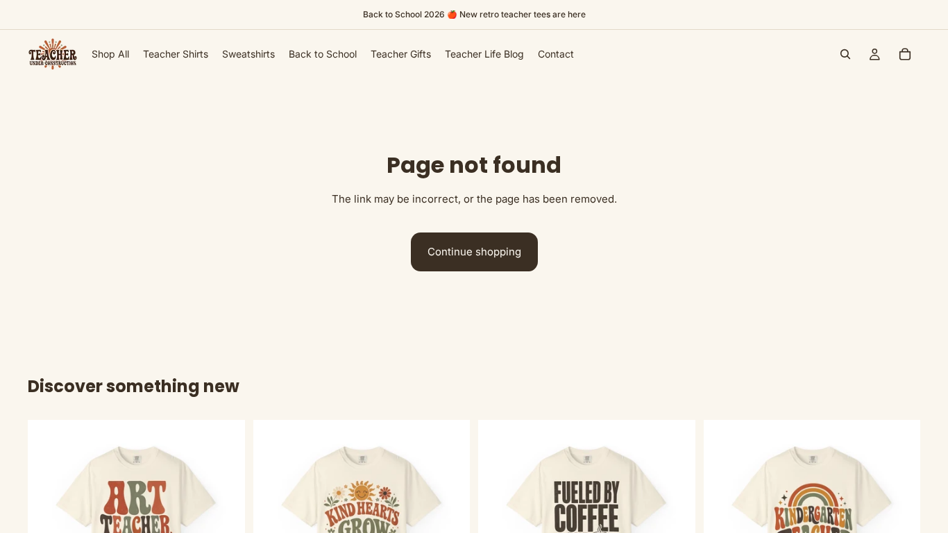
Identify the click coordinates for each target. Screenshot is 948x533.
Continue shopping (474, 251)
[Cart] (905, 54)
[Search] (845, 54)
